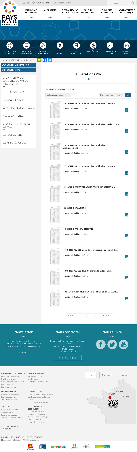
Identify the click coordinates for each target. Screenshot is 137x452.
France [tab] (91, 375)
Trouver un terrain (34, 419)
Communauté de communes (13, 373)
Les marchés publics (14, 142)
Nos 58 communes (13, 115)
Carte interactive (64, 2)
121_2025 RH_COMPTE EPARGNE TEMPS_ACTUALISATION (88, 187)
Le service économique (36, 411)
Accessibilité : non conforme (9, 427)
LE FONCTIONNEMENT (14, 91)
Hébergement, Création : (20, 440)
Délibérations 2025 (18, 60)
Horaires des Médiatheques (26, 52)
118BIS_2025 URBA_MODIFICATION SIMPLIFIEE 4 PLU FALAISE (90, 291)
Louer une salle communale (38, 382)
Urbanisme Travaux (126, 52)
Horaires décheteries (43, 52)
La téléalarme (33, 379)
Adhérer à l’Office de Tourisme (12, 418)
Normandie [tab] (107, 375)
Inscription (23, 352)
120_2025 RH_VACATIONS (74, 208)
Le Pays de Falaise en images (19, 107)
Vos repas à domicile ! (35, 376)
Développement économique (35, 408)
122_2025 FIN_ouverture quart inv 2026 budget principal (88, 166)
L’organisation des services (10, 376)
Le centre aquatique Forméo (38, 402)
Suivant (109, 315)
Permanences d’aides (110, 52)
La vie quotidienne (36, 373)
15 (103, 315)
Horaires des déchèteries (10, 394)
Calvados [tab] (124, 375)
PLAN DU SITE (7, 437)
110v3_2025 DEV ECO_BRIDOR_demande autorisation (87, 271)
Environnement (8, 391)
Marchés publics (93, 51)
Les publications (12, 134)
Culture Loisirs (35, 391)
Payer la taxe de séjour (9, 415)
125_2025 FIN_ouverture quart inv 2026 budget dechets (88, 103)
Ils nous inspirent (13, 99)
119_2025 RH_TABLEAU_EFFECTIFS (77, 229)
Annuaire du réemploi (9, 400)
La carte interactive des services (16, 125)
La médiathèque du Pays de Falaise (40, 394)
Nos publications (76, 52)
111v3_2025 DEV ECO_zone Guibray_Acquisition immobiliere (90, 250)
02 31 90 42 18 (42, 2)
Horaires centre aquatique (10, 52)
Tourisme (5, 407)
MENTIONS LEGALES (23, 437)
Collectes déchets (60, 52)
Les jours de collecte (8, 397)
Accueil (6, 60)
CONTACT (38, 437)
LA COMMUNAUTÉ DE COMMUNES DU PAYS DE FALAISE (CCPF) (15, 80)
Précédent (72, 315)
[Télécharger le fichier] (55, 109)
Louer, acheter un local (36, 422)
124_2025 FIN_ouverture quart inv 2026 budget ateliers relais (91, 124)
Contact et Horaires (67, 358)
